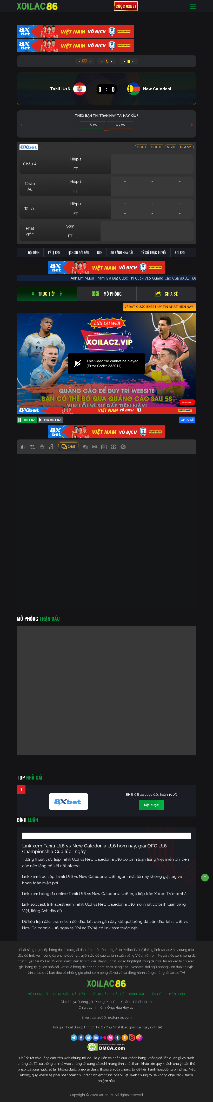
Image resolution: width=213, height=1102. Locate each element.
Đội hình (33, 252)
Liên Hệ (155, 994)
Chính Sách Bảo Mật (69, 994)
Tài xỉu (171, 147)
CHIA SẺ (187, 420)
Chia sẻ (171, 294)
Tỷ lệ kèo (54, 252)
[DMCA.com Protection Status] (106, 1047)
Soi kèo (180, 252)
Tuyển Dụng (175, 994)
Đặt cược (151, 805)
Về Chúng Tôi (38, 994)
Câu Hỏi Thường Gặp (129, 994)
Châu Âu (156, 147)
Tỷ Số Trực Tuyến (153, 252)
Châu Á (141, 147)
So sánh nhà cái (121, 252)
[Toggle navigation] (193, 6)
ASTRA (30, 420)
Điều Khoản (99, 994)
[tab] (47, 294)
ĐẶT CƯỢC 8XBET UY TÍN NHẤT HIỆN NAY (161, 307)
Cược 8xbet (126, 6)
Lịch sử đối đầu (78, 252)
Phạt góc (185, 147)
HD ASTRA (53, 420)
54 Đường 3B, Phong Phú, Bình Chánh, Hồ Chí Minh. (112, 1002)
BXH (99, 252)
